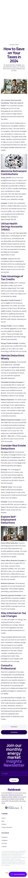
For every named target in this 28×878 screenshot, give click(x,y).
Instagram (4, 840)
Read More (14, 726)
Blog (3, 821)
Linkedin (4, 846)
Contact (4, 824)
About (3, 818)
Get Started (14, 732)
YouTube (4, 843)
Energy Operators (7, 827)
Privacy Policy (9, 872)
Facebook (4, 837)
